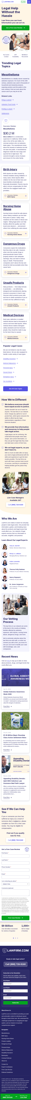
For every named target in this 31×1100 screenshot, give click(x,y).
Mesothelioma (10, 74)
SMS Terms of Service (16, 907)
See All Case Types (15, 389)
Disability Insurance (7, 1052)
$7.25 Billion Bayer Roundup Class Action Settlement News (14, 736)
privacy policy (8, 1089)
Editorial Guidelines (7, 1072)
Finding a (7, 109)
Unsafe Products (13, 282)
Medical (9, 363)
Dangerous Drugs (14, 243)
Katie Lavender (15, 561)
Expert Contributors (7, 1067)
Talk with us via (23, 1096)
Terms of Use (6, 910)
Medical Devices (13, 315)
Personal (8, 368)
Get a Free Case (14, 28)
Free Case (14, 918)
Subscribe (15, 1002)
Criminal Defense (6, 1058)
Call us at (7, 1096)
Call (15, 505)
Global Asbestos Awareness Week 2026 (14, 693)
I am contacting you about (9, 881)
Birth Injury (10, 169)
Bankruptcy (5, 1055)
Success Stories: (12, 196)
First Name (5, 853)
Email (4, 874)
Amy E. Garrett (15, 546)
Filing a (6, 100)
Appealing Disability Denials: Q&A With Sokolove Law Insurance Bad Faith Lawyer (14, 781)
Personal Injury (6, 1047)
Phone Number (6, 867)
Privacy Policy (25, 908)
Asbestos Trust (8, 104)
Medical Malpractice (7, 1050)
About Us (4, 1060)
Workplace (8, 377)
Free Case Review (7, 1069)
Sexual (7, 372)
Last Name (5, 860)
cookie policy (20, 1089)
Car (7, 381)
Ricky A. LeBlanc (15, 553)
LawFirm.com (8, 2)
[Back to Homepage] (15, 950)
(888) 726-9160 (17, 1085)
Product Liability (6, 1041)
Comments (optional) (7, 888)
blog (8, 661)
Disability (9, 359)
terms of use (14, 1089)
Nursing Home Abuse (12, 208)
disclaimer (4, 1090)
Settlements (5, 113)
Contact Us (5, 1064)
